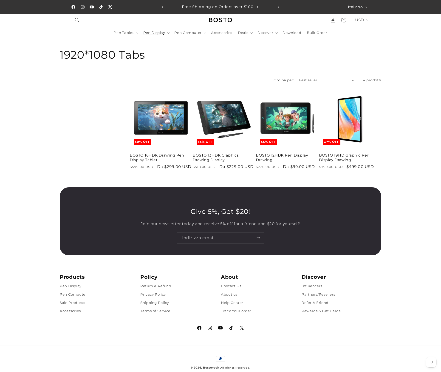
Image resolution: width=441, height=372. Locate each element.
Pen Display (71, 286)
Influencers (312, 286)
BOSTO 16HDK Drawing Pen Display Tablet (157, 157)
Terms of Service (155, 311)
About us (229, 294)
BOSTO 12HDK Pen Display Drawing (282, 157)
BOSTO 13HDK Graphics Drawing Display (216, 157)
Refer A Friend (315, 302)
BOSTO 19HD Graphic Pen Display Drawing (344, 157)
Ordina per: (284, 80)
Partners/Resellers (318, 294)
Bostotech (211, 367)
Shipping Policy (154, 302)
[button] (77, 20)
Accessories (70, 311)
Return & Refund (155, 286)
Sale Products (72, 302)
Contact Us (231, 286)
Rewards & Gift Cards (321, 311)
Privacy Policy (153, 294)
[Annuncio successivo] (279, 6)
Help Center (232, 302)
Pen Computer (73, 294)
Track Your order (236, 311)
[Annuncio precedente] (162, 6)
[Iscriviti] (258, 237)
